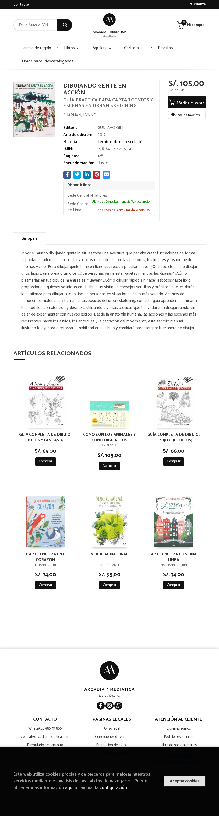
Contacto (21, 4)
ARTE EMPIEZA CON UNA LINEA (174, 556)
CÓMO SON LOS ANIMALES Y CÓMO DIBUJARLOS (109, 437)
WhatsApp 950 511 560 (45, 729)
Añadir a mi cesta (189, 103)
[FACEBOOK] (101, 706)
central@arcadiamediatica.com (45, 737)
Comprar (45, 461)
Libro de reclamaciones (179, 745)
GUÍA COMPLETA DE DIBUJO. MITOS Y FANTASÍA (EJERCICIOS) (45, 437)
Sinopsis (29, 238)
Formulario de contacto (45, 745)
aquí (69, 787)
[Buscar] (64, 25)
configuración (113, 787)
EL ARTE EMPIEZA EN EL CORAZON (46, 556)
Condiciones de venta (111, 737)
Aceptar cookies (185, 781)
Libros (70, 48)
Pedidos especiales (178, 737)
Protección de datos (111, 745)
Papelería (100, 48)
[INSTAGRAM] (109, 706)
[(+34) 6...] (118, 706)
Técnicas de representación (121, 142)
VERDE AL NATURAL (109, 554)
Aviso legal (112, 729)
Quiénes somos (178, 729)
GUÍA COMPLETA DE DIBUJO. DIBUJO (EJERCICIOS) (173, 437)
